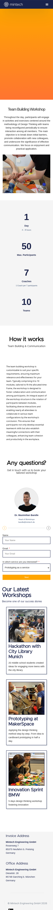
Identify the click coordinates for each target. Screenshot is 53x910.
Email (6, 548)
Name (5, 535)
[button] (47, 4)
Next (27, 577)
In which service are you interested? (20, 562)
